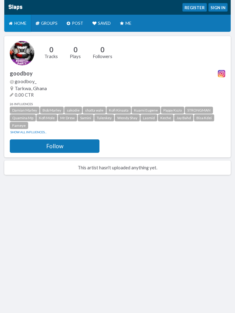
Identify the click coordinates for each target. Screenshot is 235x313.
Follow (54, 146)
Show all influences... (28, 132)
